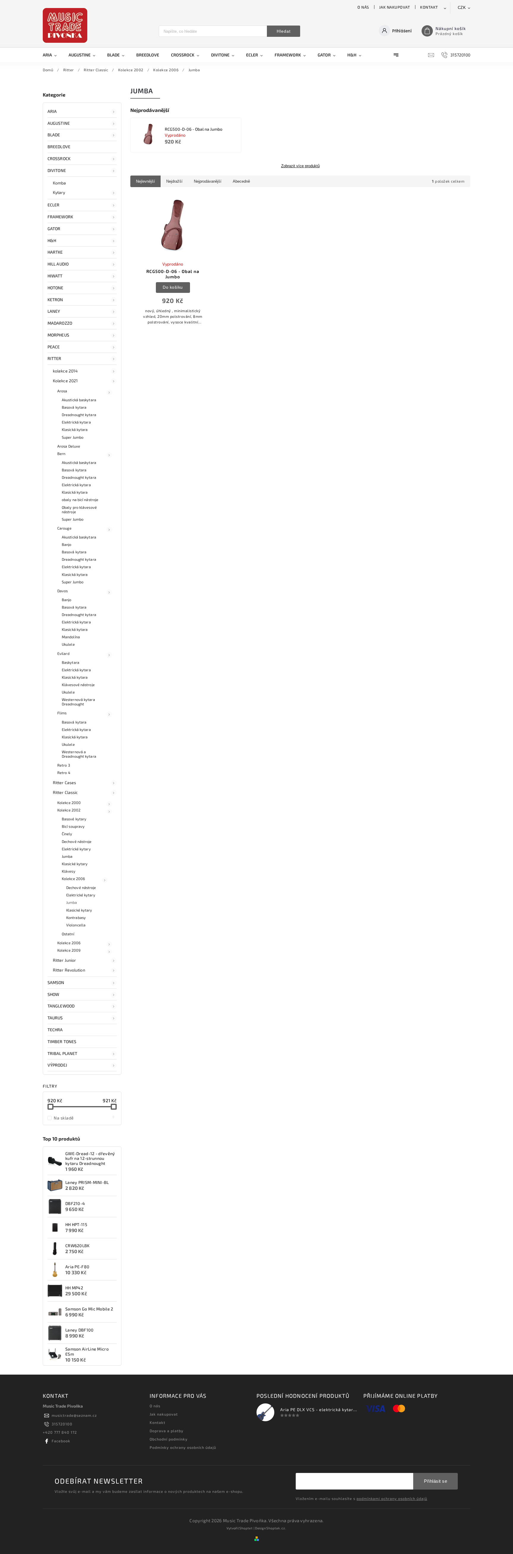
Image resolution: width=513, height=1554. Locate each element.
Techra (55, 1029)
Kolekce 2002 (68, 810)
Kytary (59, 192)
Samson (56, 982)
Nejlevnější (145, 181)
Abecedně (241, 181)
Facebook (61, 1440)
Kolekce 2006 (73, 878)
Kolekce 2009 (68, 950)
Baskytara (70, 662)
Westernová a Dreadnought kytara (79, 754)
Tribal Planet (62, 1053)
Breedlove (59, 146)
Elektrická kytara (76, 422)
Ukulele (68, 644)
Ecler (54, 204)
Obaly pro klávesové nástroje (79, 509)
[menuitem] (53, 55)
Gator (54, 228)
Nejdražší (174, 181)
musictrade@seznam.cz (74, 1415)
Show (53, 994)
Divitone (57, 170)
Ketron (55, 299)
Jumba (67, 856)
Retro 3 (63, 765)
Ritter (54, 358)
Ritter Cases (64, 782)
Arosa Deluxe (68, 446)
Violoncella (76, 925)
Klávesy (68, 871)
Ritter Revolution (69, 969)
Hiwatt (55, 275)
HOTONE (56, 287)
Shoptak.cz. (276, 1528)
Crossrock (59, 158)
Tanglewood (61, 1005)
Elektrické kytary (76, 849)
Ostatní (68, 933)
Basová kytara (74, 407)
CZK (462, 7)
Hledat (284, 31)
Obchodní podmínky (169, 1439)
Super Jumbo (72, 437)
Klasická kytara (75, 429)
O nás (363, 7)
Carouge (64, 528)
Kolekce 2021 (65, 380)
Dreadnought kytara (79, 414)
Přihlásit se (435, 1481)
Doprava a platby (166, 1430)
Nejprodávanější (207, 181)
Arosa (62, 391)
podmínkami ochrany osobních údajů (392, 1498)
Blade (54, 134)
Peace (54, 346)
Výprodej (57, 1064)
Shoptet (246, 1528)
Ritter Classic (65, 792)
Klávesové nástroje (78, 684)
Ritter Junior (64, 960)
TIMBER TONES (62, 1041)
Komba (59, 182)
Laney (54, 311)
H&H (52, 240)
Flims (62, 712)
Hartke (55, 252)
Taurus (55, 1017)
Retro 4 (63, 772)
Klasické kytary (75, 863)
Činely (67, 833)
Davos (62, 590)
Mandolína (71, 636)
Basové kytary (74, 819)
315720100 (62, 1424)
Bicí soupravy (73, 826)
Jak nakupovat (394, 7)
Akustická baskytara (79, 399)
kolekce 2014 (65, 370)
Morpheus (58, 334)
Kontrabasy (76, 917)
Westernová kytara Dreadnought (78, 701)
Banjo (67, 544)
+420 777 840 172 (60, 1432)
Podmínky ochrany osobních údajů (183, 1447)
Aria (52, 111)
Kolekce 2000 (69, 802)
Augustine (59, 123)
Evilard (63, 653)
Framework (60, 216)
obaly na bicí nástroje (80, 499)
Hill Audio (58, 263)
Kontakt (429, 7)
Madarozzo (60, 323)
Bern (61, 453)
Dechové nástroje (77, 841)
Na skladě (84, 1117)
